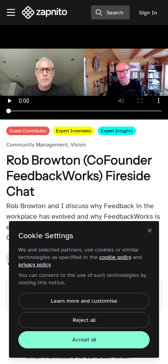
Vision (78, 144)
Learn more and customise (84, 301)
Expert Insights (117, 131)
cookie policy (115, 257)
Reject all (84, 320)
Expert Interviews (73, 131)
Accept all (84, 339)
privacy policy (34, 264)
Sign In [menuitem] (148, 12)
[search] (110, 12)
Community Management (37, 144)
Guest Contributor (27, 131)
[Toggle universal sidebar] (11, 12)
